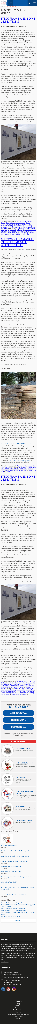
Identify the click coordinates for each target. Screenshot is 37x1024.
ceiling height (5, 230)
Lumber (23, 227)
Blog (18, 1004)
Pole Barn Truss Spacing (8, 846)
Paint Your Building (23, 821)
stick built (13, 230)
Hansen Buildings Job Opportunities (18, 1014)
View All (18, 921)
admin (8, 471)
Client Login (18, 1008)
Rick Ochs (26, 234)
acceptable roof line (20, 470)
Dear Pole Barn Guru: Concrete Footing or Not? (16, 851)
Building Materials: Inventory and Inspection (15, 903)
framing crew (5, 234)
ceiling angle (20, 230)
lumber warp (16, 233)
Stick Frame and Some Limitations (18, 20)
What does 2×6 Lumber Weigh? (11, 872)
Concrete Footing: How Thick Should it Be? (14, 861)
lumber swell (9, 470)
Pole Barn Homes (14, 227)
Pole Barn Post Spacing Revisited (11, 866)
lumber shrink (22, 231)
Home (3, 6)
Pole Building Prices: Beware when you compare (16, 877)
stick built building (10, 690)
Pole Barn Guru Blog (24, 763)
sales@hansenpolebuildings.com (18, 977)
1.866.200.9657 (18, 741)
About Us (18, 1006)
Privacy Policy (18, 1016)
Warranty (18, 1012)
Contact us (18, 1001)
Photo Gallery (21, 806)
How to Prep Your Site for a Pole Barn (13, 909)
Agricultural (18, 713)
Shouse (30, 224)
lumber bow (23, 469)
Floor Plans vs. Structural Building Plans (13, 910)
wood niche (29, 230)
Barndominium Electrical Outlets (11, 916)
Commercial (18, 727)
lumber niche (13, 231)
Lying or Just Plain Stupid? (9, 882)
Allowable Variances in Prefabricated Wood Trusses (17, 242)
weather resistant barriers (9, 691)
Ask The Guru (20, 777)
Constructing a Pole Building (18, 224)
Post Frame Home (23, 221)
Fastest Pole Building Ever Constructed (13, 894)
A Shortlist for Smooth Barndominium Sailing (15, 856)
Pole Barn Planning (7, 226)
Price (22, 748)
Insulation (29, 227)
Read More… (4, 962)
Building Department (27, 686)
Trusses (19, 466)
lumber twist (22, 467)
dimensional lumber (27, 233)
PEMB (19, 228)
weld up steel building (28, 228)
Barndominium (20, 223)
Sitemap (18, 1018)
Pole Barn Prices (18, 1010)
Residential (18, 720)
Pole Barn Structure (20, 226)
